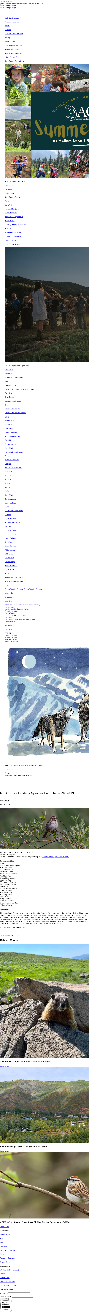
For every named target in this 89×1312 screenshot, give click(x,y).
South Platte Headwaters (14, 511)
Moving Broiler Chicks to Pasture (17, 609)
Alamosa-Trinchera (12, 460)
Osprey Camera (10, 385)
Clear (7, 507)
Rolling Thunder (11, 637)
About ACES (9, 221)
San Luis (8, 475)
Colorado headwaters (12, 409)
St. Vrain (8, 515)
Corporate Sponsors (7, 1258)
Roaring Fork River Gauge (14, 377)
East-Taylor (9, 428)
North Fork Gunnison (13, 436)
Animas (7, 483)
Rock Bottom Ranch (12, 197)
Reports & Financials (7, 1250)
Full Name (4, 1293)
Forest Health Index (12, 389)
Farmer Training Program (14, 589)
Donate (7, 773)
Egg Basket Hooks (11, 621)
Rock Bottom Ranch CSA (14, 61)
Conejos (8, 464)
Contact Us (4, 1246)
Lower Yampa (10, 562)
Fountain (8, 526)
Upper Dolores (10, 546)
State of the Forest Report (14, 581)
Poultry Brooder (10, 613)
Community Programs (13, 236)
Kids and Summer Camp (14, 34)
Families (8, 30)
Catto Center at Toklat (8, 1286)
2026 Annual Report (12, 244)
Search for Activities (12, 22)
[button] (13, 401)
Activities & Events (12, 18)
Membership (10, 3)
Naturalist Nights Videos (14, 577)
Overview (8, 601)
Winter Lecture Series (12, 57)
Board (2, 1242)
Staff (1, 1238)
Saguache (8, 471)
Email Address (5, 1296)
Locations (8, 189)
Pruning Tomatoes (11, 641)
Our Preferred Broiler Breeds (15, 615)
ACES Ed (8, 228)
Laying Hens (9, 617)
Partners (3, 1254)
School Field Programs (13, 232)
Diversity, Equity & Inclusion (15, 225)
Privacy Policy (5, 1262)
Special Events (10, 41)
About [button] (7, 573)
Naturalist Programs (12, 209)
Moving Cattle (10, 607)
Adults (7, 26)
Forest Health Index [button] (27, 389)
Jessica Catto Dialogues (13, 53)
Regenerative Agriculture (14, 217)
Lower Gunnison (11, 432)
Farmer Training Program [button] (33, 589)
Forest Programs (11, 213)
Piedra (7, 491)
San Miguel (9, 542)
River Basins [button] (9, 397)
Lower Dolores (10, 538)
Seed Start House (11, 639)
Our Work (8, 205)
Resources (8, 373)
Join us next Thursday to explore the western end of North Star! (39, 923)
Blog (6, 381)
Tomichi (8, 440)
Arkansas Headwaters (13, 522)
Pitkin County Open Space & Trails (55, 857)
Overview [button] (8, 393)
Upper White (9, 570)
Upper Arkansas (10, 530)
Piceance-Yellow (11, 566)
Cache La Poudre (11, 503)
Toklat (7, 201)
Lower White (9, 558)
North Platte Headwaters (14, 452)
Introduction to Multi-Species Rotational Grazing (22, 605)
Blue (6, 405)
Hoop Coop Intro (11, 611)
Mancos (7, 487)
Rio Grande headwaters (13, 468)
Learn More (9, 185)
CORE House (10, 633)
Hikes (7, 585)
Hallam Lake (9, 193)
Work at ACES (10, 240)
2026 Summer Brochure (13, 45)
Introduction (9, 593)
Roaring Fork (9, 421)
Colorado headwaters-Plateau (15, 413)
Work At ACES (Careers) (9, 1270)
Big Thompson (10, 499)
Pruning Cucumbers (12, 635)
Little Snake (9, 554)
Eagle (7, 417)
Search (2, 3)
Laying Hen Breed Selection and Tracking (20, 619)
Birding (7, 38)
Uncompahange (10, 444)
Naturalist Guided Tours (13, 49)
